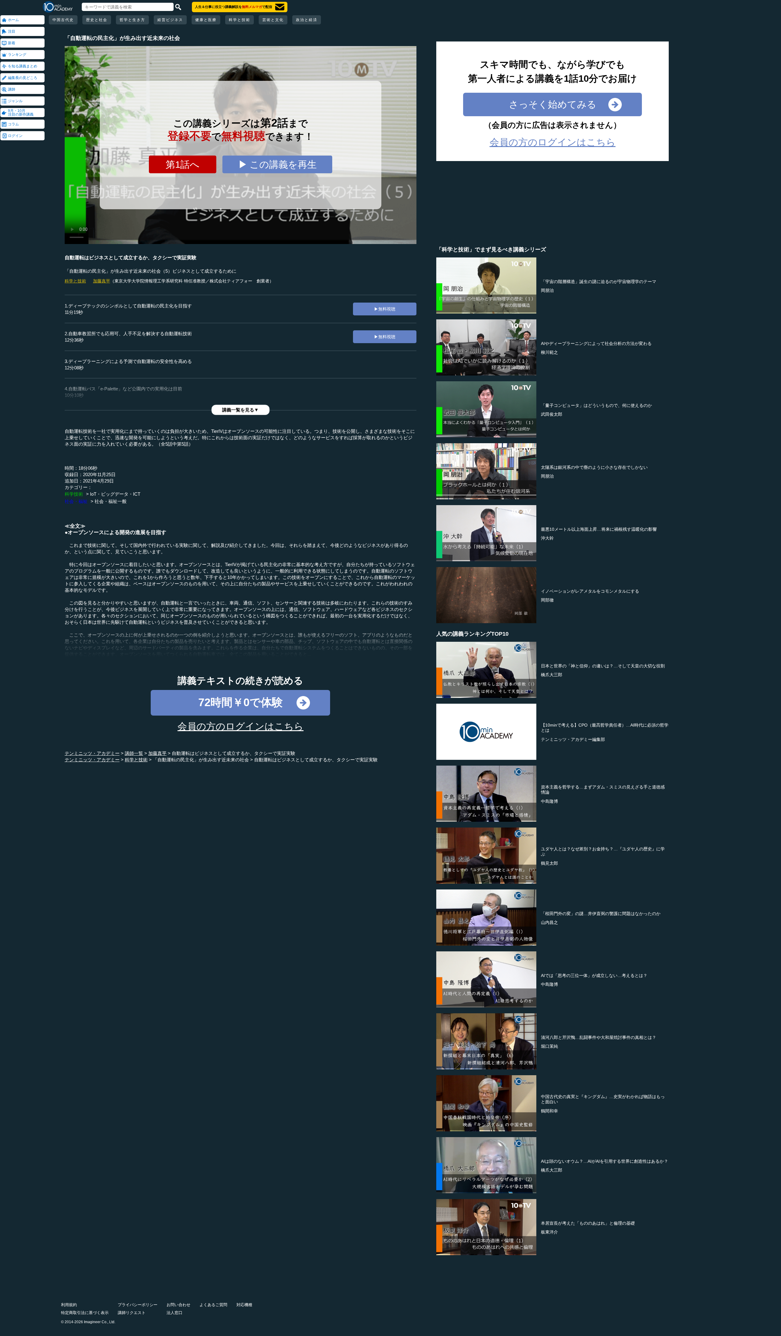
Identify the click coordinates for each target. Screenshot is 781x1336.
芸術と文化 (273, 20)
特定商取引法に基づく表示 (85, 1312)
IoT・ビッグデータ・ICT (115, 494)
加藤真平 (101, 280)
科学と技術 (239, 20)
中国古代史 (63, 20)
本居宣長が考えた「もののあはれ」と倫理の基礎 (588, 1223)
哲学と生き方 (132, 20)
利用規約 (69, 1304)
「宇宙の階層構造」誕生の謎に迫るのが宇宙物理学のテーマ (598, 281)
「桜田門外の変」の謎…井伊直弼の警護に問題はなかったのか (600, 913)
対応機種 (244, 1304)
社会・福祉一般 (111, 501)
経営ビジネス (170, 20)
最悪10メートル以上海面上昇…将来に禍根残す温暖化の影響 (599, 529)
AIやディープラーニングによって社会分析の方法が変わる (596, 343)
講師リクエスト (132, 1312)
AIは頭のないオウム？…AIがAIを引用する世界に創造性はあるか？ (604, 1161)
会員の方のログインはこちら (241, 726)
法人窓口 (174, 1312)
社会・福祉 (76, 501)
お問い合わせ (178, 1304)
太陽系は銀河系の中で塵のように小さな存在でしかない (594, 467)
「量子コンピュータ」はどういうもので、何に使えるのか (596, 405)
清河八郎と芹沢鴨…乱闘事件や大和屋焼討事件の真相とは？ (598, 1037)
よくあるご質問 (213, 1304)
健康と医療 (206, 20)
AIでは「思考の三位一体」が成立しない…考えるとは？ (594, 975)
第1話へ (183, 164)
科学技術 (74, 494)
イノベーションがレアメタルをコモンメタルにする (590, 591)
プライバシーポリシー (137, 1304)
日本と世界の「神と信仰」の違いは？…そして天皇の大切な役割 (603, 665)
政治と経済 (306, 20)
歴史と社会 (96, 20)
